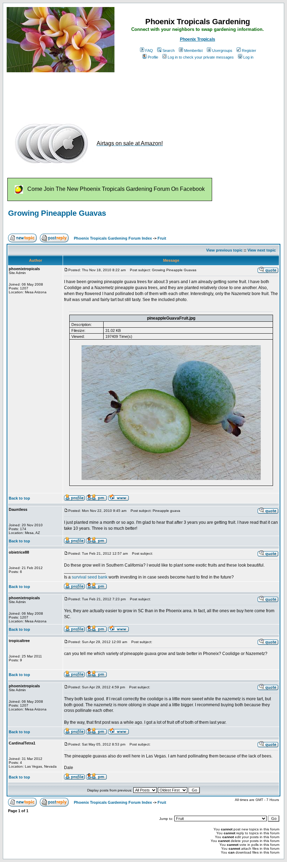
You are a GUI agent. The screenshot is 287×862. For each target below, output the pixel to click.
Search (168, 50)
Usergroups (222, 50)
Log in (248, 57)
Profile (153, 57)
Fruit (162, 238)
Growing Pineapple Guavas (57, 213)
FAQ (149, 50)
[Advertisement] (134, 94)
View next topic (261, 250)
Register (249, 50)
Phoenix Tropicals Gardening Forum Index (113, 238)
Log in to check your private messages (201, 57)
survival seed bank (89, 577)
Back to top (19, 498)
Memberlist (193, 50)
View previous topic (224, 250)
